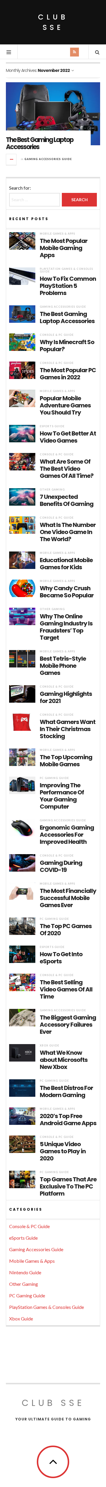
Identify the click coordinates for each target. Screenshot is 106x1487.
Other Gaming (52, 489)
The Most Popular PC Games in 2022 (68, 374)
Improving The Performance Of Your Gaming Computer (62, 796)
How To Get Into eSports (61, 958)
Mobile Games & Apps (57, 233)
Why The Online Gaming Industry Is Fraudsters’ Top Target (66, 627)
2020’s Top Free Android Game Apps (68, 1119)
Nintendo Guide (25, 1272)
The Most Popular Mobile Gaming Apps (63, 248)
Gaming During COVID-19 (61, 866)
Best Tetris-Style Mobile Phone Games (63, 665)
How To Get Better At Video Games (68, 437)
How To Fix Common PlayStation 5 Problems (68, 285)
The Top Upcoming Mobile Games (66, 761)
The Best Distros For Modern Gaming (66, 1091)
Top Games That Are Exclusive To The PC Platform (68, 1186)
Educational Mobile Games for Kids (66, 564)
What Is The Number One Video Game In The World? (68, 532)
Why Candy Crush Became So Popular (67, 592)
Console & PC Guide (57, 334)
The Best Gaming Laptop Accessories (39, 143)
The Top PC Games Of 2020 (66, 929)
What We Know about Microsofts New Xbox (63, 1059)
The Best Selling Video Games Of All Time (66, 989)
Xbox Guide (49, 1045)
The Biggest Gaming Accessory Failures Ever (68, 1024)
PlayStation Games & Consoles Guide (66, 270)
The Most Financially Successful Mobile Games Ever (68, 898)
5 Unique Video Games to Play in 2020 (63, 1151)
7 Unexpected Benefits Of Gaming (66, 500)
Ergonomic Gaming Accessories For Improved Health (67, 834)
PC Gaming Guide (54, 778)
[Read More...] (11, 159)
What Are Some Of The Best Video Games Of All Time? (66, 468)
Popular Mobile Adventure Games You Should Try (65, 405)
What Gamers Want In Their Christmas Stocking (67, 729)
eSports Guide (52, 426)
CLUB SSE (53, 22)
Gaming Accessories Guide (48, 159)
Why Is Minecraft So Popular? (67, 345)
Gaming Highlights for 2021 (66, 697)
